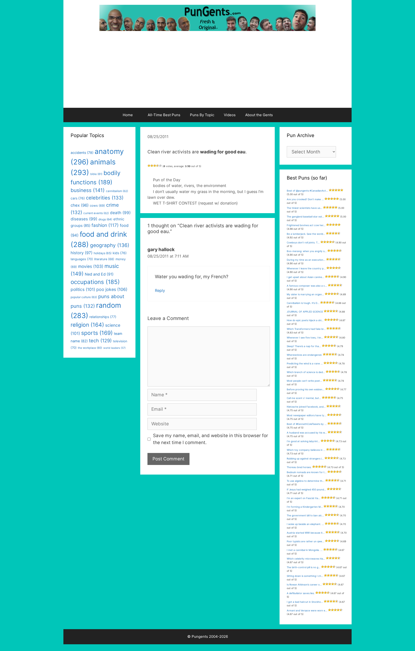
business (88, 190)
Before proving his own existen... (305, 389)
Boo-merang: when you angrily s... (307, 251)
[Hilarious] (160, 165)
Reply (160, 290)
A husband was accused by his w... (307, 432)
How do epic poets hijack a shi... (305, 320)
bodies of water (167, 185)
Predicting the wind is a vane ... (305, 363)
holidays (102, 253)
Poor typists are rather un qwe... (305, 541)
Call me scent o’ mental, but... (304, 398)
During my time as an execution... (306, 259)
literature (104, 259)
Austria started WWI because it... (306, 532)
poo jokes (111, 289)
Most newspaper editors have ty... (306, 415)
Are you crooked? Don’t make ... (305, 199)
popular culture (84, 297)
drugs (105, 219)
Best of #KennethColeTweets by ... (307, 423)
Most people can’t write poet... (304, 380)
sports (97, 333)
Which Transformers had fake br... (306, 328)
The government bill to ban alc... (305, 515)
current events (96, 213)
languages (82, 259)
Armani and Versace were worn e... (307, 610)
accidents (82, 153)
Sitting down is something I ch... (305, 575)
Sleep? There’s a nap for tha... (304, 346)
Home (128, 115)
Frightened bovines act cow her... (306, 225)
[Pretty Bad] (151, 165)
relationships (102, 317)
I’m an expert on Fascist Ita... (303, 498)
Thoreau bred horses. (299, 467)
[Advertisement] (207, 71)
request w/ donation (218, 203)
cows (97, 205)
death (120, 212)
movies (90, 266)
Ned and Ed (99, 274)
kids (120, 253)
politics (83, 289)
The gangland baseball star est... (305, 216)
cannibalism (117, 191)
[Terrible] (148, 165)
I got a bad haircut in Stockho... (305, 601)
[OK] (154, 165)
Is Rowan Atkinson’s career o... (304, 584)
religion (87, 324)
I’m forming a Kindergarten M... (305, 506)
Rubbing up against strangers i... (305, 458)
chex (80, 205)
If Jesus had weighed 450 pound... (306, 489)
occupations (95, 281)
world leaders (114, 348)
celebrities (104, 198)
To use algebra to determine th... (305, 480)
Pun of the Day (166, 179)
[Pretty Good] (157, 165)
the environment (211, 185)
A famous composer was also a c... (307, 285)
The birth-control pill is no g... (303, 567)
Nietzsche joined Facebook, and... (306, 406)
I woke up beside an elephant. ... (305, 524)
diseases (84, 219)
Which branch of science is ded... (306, 372)
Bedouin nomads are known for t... (307, 472)
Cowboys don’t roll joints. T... (303, 242)
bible (96, 174)
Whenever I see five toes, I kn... (305, 337)
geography (109, 245)
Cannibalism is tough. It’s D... (303, 302)
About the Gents (259, 115)
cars (78, 198)
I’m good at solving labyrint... (303, 441)
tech (100, 341)
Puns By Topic (202, 115)
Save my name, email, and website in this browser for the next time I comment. (210, 439)
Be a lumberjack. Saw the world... (306, 233)
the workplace (90, 348)
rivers (189, 185)
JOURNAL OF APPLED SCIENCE (305, 311)
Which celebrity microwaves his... (306, 558)
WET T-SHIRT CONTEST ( (176, 203)
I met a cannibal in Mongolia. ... (305, 550)
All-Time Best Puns (164, 115)
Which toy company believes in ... (306, 449)
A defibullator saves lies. (301, 593)
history (81, 252)
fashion (105, 225)
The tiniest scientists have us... (304, 207)
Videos (230, 115)
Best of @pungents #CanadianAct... (307, 190)
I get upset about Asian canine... (305, 277)
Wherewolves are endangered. (304, 354)
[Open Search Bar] (290, 115)
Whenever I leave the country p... (306, 268)
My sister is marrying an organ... (305, 294)
